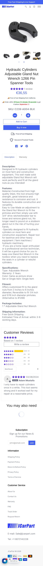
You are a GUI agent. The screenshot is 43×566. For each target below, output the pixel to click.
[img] (19, 377)
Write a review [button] (21, 344)
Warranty (11, 501)
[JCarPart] (8, 6)
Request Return (14, 517)
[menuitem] (26, 6)
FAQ (9, 507)
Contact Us (12, 496)
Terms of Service (14, 477)
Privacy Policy (13, 472)
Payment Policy (14, 462)
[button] (26, 6)
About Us (11, 491)
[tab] (9, 157)
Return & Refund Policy (17, 467)
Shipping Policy (14, 457)
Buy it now (21, 127)
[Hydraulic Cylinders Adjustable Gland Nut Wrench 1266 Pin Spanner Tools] (6, 56)
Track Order (12, 512)
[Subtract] (15, 115)
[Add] (28, 115)
